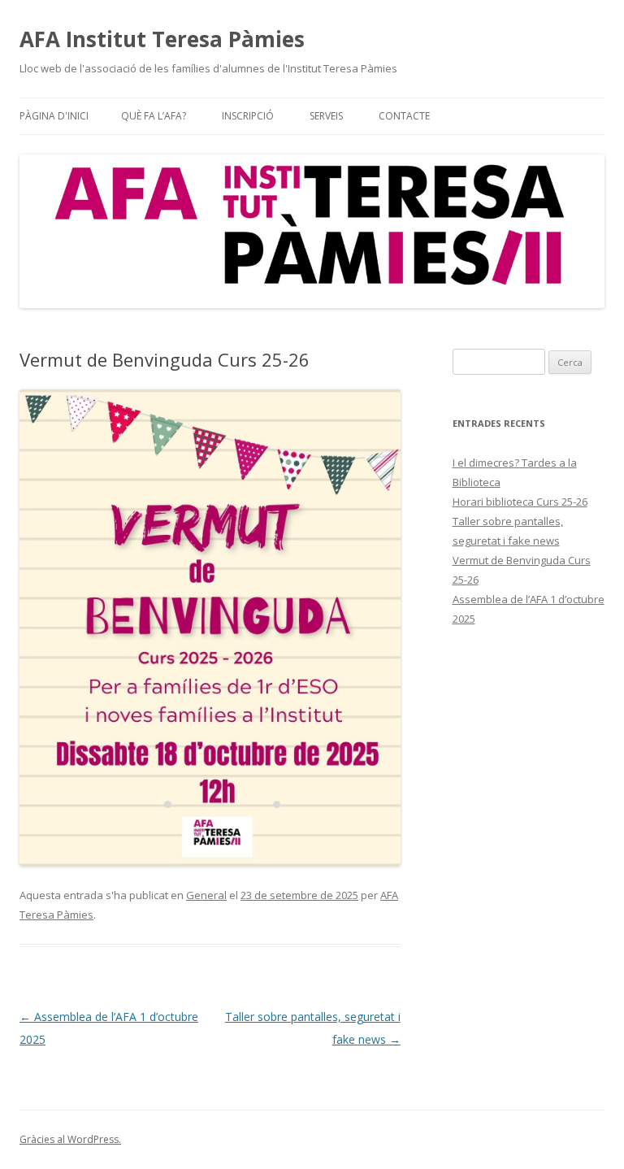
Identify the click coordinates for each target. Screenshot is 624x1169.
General (206, 895)
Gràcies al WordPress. (70, 1139)
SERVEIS (326, 116)
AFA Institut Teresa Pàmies (162, 39)
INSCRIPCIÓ (248, 116)
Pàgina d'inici (54, 116)
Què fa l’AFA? (153, 116)
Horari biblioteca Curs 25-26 (520, 501)
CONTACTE (404, 116)
